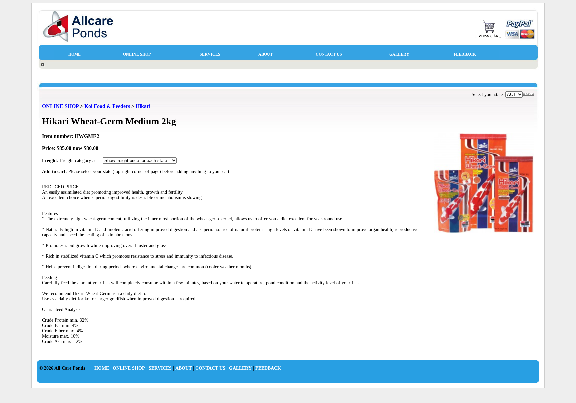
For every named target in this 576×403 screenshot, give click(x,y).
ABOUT (265, 54)
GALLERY (399, 54)
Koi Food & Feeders (107, 106)
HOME (74, 54)
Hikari (143, 106)
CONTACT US (329, 54)
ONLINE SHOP (137, 54)
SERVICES (210, 54)
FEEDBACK (465, 54)
